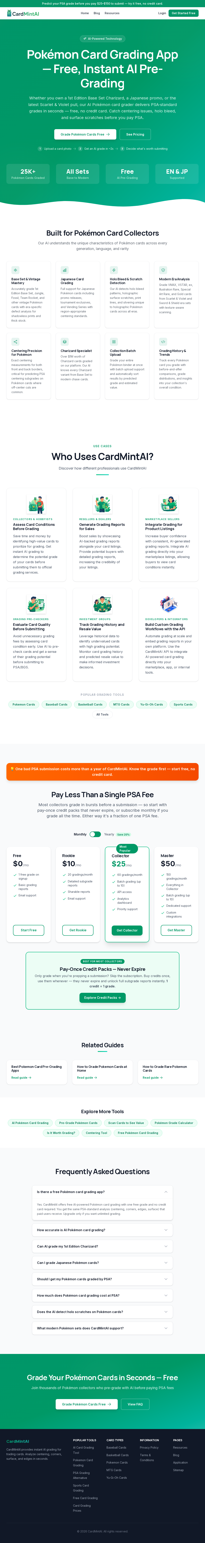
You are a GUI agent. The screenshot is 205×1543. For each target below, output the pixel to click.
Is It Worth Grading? (61, 1133)
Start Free (29, 930)
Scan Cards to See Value (126, 1123)
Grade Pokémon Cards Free (82, 134)
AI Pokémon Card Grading (30, 1123)
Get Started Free (183, 13)
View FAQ (135, 1404)
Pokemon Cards (24, 704)
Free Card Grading (85, 1498)
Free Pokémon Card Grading (138, 1133)
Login (162, 13)
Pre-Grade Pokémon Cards (78, 1123)
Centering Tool (96, 1133)
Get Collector (127, 930)
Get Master (176, 930)
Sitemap (178, 1470)
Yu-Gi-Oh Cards (151, 704)
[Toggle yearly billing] (95, 834)
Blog (97, 13)
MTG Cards (121, 704)
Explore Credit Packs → (102, 998)
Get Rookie (77, 930)
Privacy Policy (149, 1447)
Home (85, 13)
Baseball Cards (56, 704)
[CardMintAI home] (24, 13)
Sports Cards (183, 704)
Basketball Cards (90, 704)
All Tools (102, 714)
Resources (112, 13)
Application (180, 1462)
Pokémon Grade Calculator (174, 1123)
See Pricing (135, 134)
